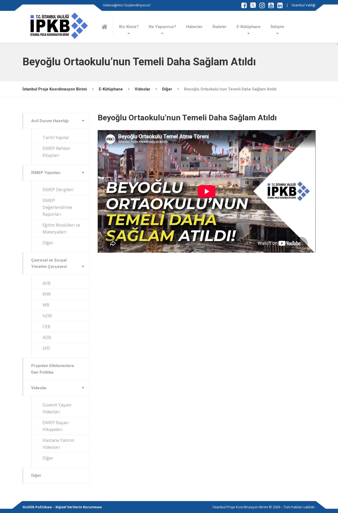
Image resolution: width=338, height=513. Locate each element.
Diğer (48, 243)
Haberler (194, 26)
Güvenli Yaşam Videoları (57, 408)
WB (46, 305)
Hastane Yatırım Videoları (58, 443)
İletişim (277, 26)
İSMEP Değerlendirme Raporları (57, 207)
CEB (46, 326)
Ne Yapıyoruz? (162, 26)
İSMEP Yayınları (45, 172)
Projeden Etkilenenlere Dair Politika (52, 368)
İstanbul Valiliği (304, 5)
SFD (46, 348)
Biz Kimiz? (129, 26)
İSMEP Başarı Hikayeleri (56, 426)
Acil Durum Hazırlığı (50, 120)
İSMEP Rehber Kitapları (57, 151)
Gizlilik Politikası (37, 507)
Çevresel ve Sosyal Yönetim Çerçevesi (49, 263)
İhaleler (220, 26)
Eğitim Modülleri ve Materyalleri (61, 228)
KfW (47, 294)
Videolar (39, 388)
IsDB (47, 316)
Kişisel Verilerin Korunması (78, 507)
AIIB (47, 283)
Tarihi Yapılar (56, 137)
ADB (47, 337)
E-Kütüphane (249, 26)
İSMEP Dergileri (58, 190)
